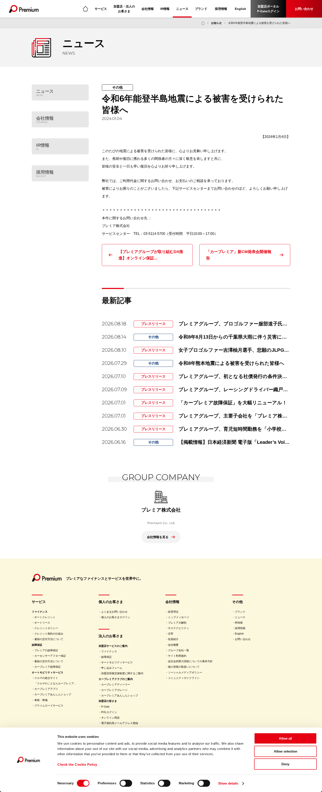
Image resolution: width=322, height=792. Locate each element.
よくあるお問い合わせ (114, 611)
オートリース (42, 622)
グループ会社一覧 (178, 650)
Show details (228, 783)
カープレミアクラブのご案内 (116, 679)
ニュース (182, 9)
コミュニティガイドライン (184, 678)
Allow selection (285, 751)
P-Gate (105, 706)
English (240, 9)
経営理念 (173, 611)
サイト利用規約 (177, 655)
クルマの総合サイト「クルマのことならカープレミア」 (55, 680)
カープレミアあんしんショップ (52, 694)
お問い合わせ (304, 9)
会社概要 (173, 644)
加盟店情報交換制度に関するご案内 (122, 673)
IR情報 (165, 9)
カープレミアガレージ (114, 690)
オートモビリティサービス (47, 672)
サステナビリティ (178, 628)
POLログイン (109, 712)
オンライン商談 (110, 717)
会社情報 (148, 9)
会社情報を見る (157, 537)
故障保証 (37, 644)
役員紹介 (173, 639)
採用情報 (221, 9)
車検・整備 (41, 700)
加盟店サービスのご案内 (113, 646)
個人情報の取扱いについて (184, 666)
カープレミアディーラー (115, 684)
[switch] (126, 783)
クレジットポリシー (46, 628)
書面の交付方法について (48, 639)
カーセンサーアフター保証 (50, 655)
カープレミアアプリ (46, 688)
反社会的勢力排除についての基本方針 (190, 661)
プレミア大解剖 (177, 622)
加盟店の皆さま (108, 701)
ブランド (201, 9)
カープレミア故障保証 (47, 666)
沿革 (170, 633)
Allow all (285, 738)
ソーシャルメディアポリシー (185, 672)
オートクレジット (44, 617)
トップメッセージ (178, 617)
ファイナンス (40, 611)
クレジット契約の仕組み (48, 633)
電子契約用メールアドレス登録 (119, 723)
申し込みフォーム (111, 667)
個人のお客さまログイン (115, 617)
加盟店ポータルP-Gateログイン (268, 9)
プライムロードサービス (48, 705)
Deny (285, 764)
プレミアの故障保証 (46, 650)
